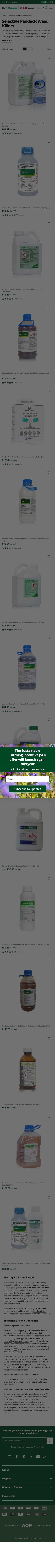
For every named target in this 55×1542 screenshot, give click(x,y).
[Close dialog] (52, 746)
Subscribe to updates (27, 789)
